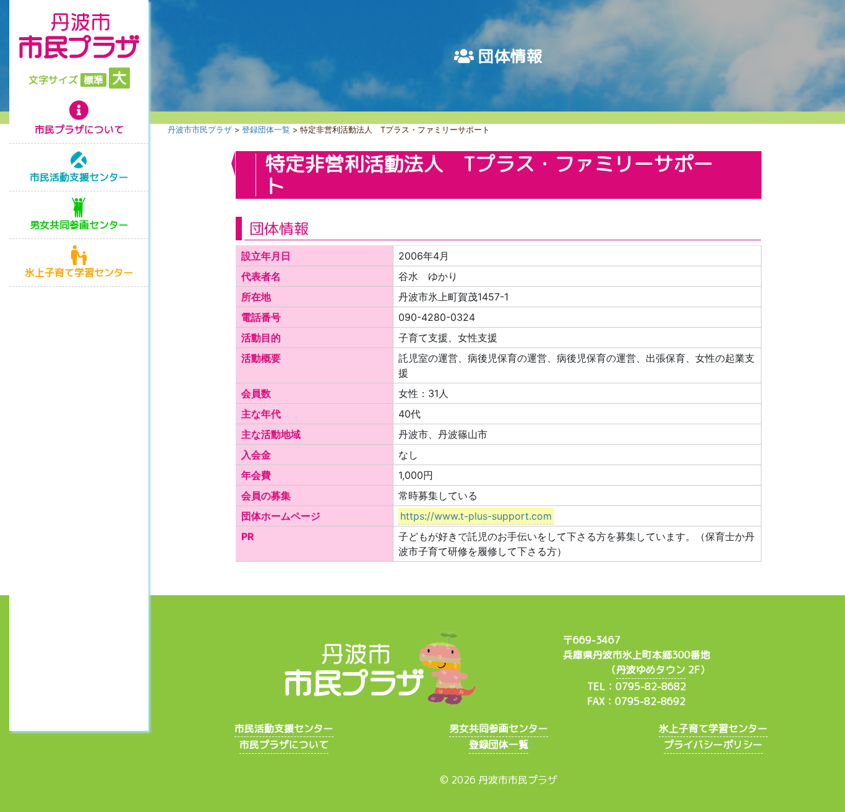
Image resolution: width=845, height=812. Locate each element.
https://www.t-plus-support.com (476, 516)
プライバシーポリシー (713, 744)
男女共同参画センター (79, 225)
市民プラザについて (79, 129)
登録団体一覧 (498, 744)
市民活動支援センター (79, 177)
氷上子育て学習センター (79, 272)
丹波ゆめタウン (650, 669)
